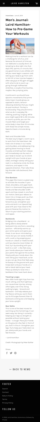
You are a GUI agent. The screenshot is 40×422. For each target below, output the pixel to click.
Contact (5, 392)
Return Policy (7, 396)
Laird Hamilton (20, 3)
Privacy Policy (7, 403)
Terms (4, 399)
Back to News (21, 369)
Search (5, 389)
